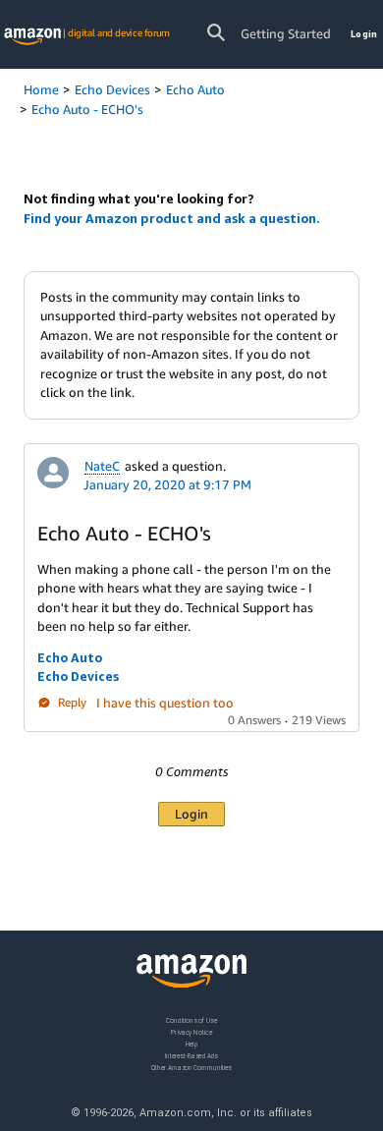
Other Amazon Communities (191, 1066)
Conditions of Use (191, 1020)
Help (192, 1043)
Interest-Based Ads (191, 1054)
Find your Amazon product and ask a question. (172, 218)
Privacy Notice (191, 1031)
